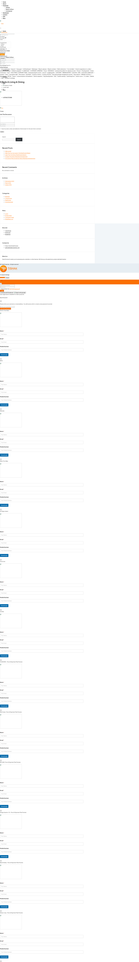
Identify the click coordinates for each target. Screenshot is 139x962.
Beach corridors (52, 69)
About (4, 3)
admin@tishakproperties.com (12, 247)
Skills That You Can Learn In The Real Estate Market (17, 153)
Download (4, 354)
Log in (6, 213)
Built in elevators (62, 69)
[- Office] (5, 44)
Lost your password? (14, 289)
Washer (92, 76)
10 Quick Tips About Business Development (16, 156)
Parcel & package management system (62, 74)
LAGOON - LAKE (76, 72)
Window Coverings (10, 78)
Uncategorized (9, 202)
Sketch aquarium (38, 76)
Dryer (45, 70)
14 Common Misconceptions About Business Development (20, 158)
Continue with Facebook (7, 292)
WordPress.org (9, 219)
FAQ (4, 16)
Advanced (2, 52)
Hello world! (8, 151)
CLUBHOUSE (25, 70)
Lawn (6, 74)
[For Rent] (2, 36)
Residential (7, 234)
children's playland (16, 70)
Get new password (5, 308)
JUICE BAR (58, 72)
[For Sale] (2, 38)
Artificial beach (27, 69)
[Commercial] (5, 42)
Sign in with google (20, 292)
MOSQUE (28, 74)
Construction (8, 198)
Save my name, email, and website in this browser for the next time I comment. (21, 128)
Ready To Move (10, 9)
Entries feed (8, 215)
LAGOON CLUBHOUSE (87, 72)
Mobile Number (4, 346)
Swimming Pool (70, 76)
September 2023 (9, 181)
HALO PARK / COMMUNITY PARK (19, 72)
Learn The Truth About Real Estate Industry (15, 155)
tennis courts (79, 76)
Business (7, 196)
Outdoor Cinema (36, 74)
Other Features (4, 67)
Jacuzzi (44, 72)
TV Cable (86, 76)
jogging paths (51, 72)
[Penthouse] (5, 47)
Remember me (5, 289)
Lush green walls (13, 74)
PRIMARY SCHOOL (86, 74)
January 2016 (8, 184)
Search (2, 54)
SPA (55, 76)
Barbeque (34, 69)
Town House (8, 230)
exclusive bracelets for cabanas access (65, 70)
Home (4, 2)
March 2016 (8, 183)
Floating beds (85, 70)
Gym (8, 72)
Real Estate (8, 200)
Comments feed (9, 217)
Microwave (22, 74)
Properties (5, 5)
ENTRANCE (51, 70)
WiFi (2, 78)
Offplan (8, 7)
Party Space (77, 74)
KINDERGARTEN (67, 72)
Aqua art (13, 69)
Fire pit (79, 70)
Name (2, 331)
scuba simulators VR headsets (24, 76)
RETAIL (9, 76)
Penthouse (7, 232)
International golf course (35, 72)
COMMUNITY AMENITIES (36, 70)
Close (7, 277)
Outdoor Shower (46, 74)
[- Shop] (5, 45)
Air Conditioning (5, 69)
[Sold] (2, 39)
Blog (4, 18)
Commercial (9, 11)
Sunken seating (61, 76)
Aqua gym (19, 69)
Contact (5, 14)
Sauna (14, 76)
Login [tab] (4, 280)
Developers (6, 12)
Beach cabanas (42, 69)
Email (2, 338)
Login (2, 290)
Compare (2, 277)
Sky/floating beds (48, 76)
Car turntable (70, 69)
